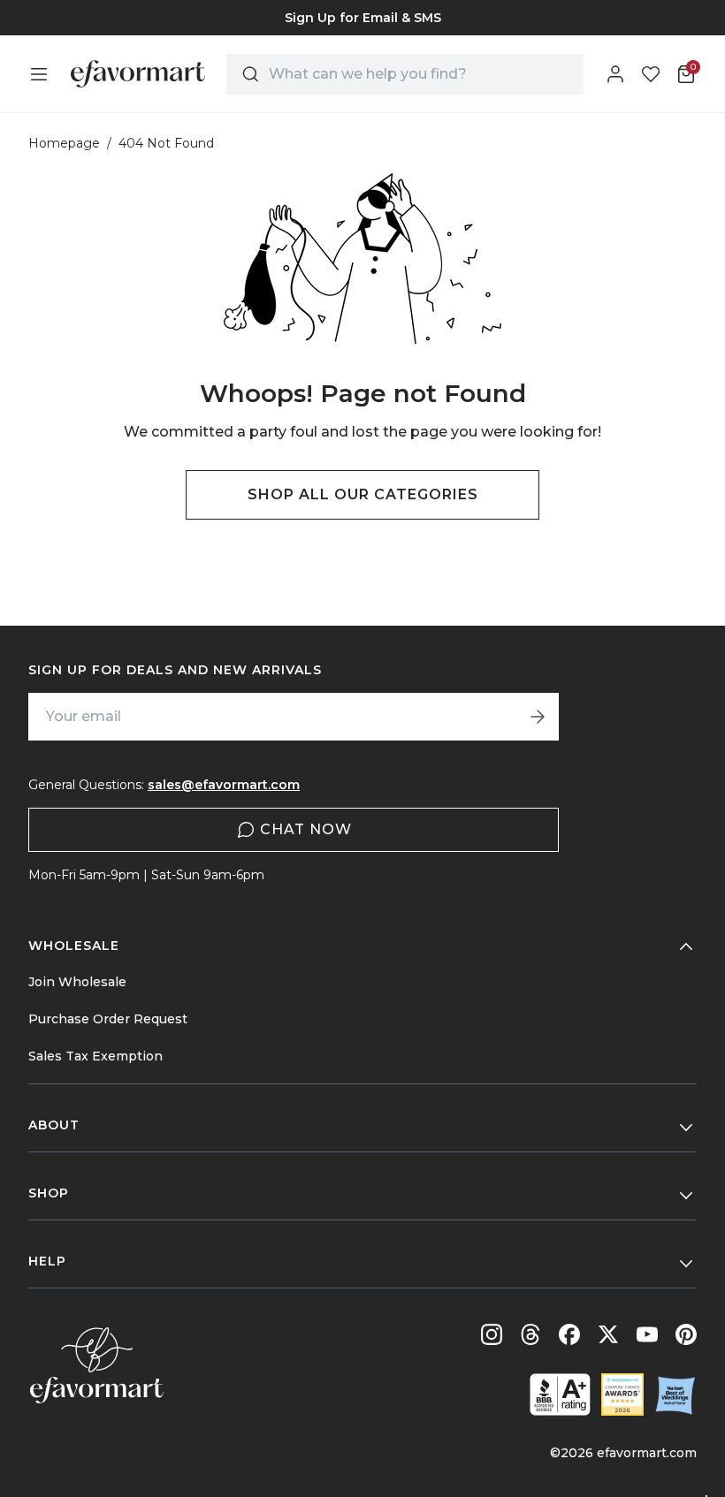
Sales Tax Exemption (95, 1056)
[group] (362, 18)
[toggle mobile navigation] (39, 74)
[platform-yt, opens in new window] (647, 1334)
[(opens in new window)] (560, 1394)
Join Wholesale (77, 982)
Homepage (64, 143)
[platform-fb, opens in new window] (569, 1334)
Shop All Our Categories (363, 494)
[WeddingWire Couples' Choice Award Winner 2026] (622, 1394)
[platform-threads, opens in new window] (530, 1334)
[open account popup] (615, 74)
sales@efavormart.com (224, 785)
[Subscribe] (537, 716)
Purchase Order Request (107, 1019)
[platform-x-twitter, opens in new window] (608, 1334)
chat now (306, 829)
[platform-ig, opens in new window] (491, 1334)
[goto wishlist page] (650, 74)
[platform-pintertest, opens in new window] (686, 1334)
